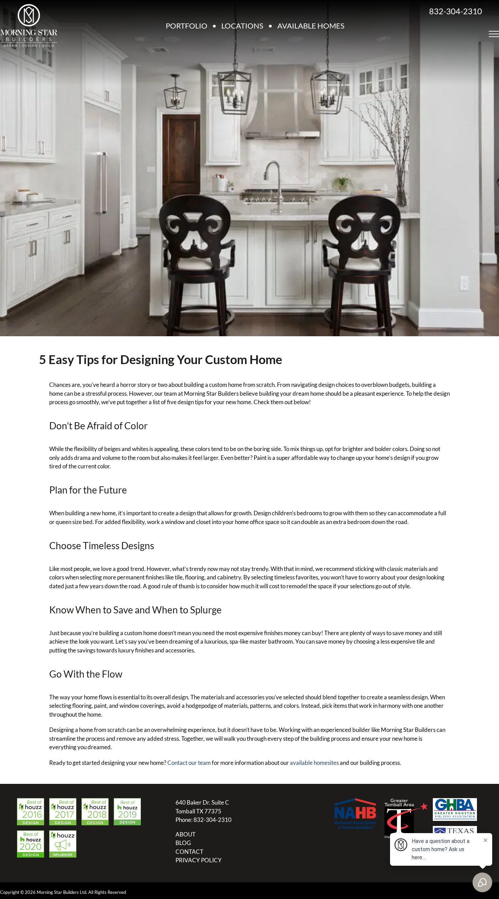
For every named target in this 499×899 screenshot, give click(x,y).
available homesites (314, 762)
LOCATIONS (242, 25)
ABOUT (185, 834)
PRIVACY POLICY (198, 860)
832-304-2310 (455, 11)
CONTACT (189, 851)
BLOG (183, 842)
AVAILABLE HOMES (311, 25)
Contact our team (189, 762)
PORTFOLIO (186, 25)
